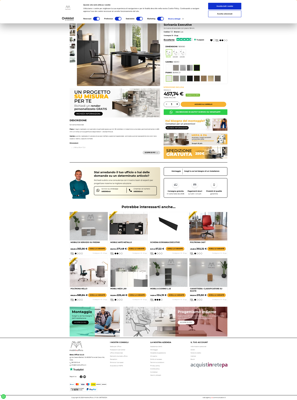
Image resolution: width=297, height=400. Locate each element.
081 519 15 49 (75, 362)
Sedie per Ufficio (115, 346)
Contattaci (154, 372)
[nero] (197, 68)
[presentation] (80, 54)
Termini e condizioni (157, 362)
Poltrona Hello (79, 289)
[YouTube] (84, 376)
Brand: (177, 32)
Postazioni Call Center (117, 350)
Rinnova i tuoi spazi (116, 362)
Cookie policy (155, 369)
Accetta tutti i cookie (224, 6)
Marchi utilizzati (155, 375)
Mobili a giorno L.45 (160, 289)
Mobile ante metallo (121, 242)
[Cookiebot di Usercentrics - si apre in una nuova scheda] (68, 19)
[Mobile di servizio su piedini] (89, 226)
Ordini (193, 350)
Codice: (167, 32)
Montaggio (154, 350)
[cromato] (190, 68)
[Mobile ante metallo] (129, 226)
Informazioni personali (198, 346)
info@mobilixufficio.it (78, 365)
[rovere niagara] (211, 78)
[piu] (177, 104)
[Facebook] (81, 376)
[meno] (166, 104)
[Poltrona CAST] (208, 226)
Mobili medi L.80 (118, 289)
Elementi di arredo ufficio (119, 356)
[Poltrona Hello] (89, 272)
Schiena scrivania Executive (165, 242)
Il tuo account (199, 342)
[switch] (118, 19)
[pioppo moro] (197, 78)
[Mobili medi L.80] (129, 272)
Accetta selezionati (224, 14)
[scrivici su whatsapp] (3, 397)
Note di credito (196, 353)
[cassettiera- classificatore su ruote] (208, 272)
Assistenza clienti (156, 346)
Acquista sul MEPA (116, 365)
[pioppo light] (218, 78)
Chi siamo (153, 356)
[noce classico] (204, 78)
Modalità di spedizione (158, 353)
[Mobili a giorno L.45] (168, 272)
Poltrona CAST (197, 242)
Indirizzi (193, 356)
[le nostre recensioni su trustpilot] (77, 370)
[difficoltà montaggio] (221, 40)
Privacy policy (155, 365)
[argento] (183, 68)
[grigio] (183, 78)
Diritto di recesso (156, 359)
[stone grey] (176, 68)
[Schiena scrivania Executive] (168, 226)
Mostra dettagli (174, 19)
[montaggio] (195, 124)
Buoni (193, 359)
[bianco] (169, 68)
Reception (113, 359)
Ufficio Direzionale (116, 353)
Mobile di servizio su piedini (85, 242)
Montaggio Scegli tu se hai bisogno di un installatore (195, 171)
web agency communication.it (214, 397)
